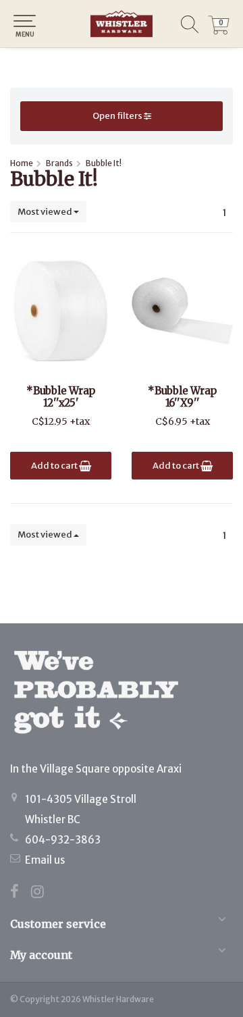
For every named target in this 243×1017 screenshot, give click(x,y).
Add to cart (55, 465)
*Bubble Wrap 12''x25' (60, 397)
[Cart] (219, 31)
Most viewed (46, 211)
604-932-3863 (63, 839)
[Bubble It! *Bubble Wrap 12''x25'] (60, 310)
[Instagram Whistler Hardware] (42, 893)
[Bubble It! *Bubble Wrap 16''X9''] (182, 310)
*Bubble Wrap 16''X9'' (182, 397)
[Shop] (121, 23)
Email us (45, 860)
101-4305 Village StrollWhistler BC (80, 809)
